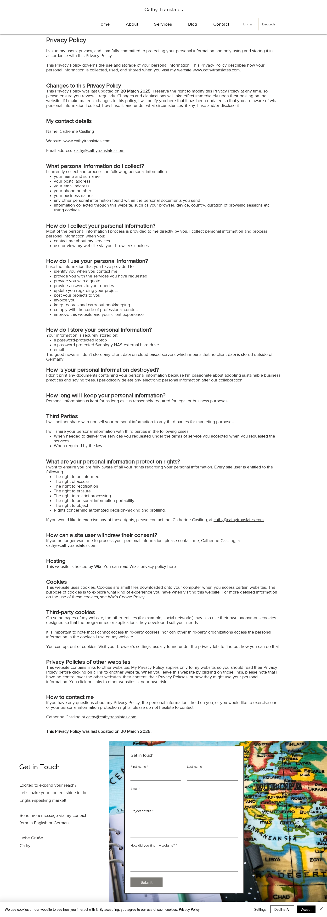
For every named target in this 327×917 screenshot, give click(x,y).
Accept (306, 909)
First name (139, 766)
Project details (141, 811)
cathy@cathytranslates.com (99, 150)
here (171, 566)
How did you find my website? (153, 845)
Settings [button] (260, 909)
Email (135, 788)
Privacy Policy (189, 909)
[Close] (321, 909)
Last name (194, 766)
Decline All (282, 909)
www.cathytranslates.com (216, 70)
